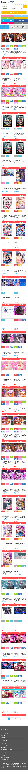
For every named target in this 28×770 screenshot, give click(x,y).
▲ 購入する (7, 58)
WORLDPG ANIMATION (6, 246)
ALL (5, 27)
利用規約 (3, 755)
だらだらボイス (4, 601)
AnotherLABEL (4, 82)
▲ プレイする (20, 58)
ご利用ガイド (4, 740)
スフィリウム (4, 410)
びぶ (2, 683)
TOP (2, 29)
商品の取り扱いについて (7, 759)
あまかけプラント (17, 683)
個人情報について (5, 753)
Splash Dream (4, 136)
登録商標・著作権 (5, 757)
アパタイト (4, 273)
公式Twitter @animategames (8, 733)
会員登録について (5, 747)
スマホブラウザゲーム (23, 27)
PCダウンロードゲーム (14, 27)
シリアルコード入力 (14, 12)
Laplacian (3, 300)
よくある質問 (4, 745)
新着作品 (14, 8)
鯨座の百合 (4, 109)
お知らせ (3, 735)
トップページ (4, 732)
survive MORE (16, 191)
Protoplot (16, 355)
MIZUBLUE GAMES (5, 191)
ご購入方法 (4, 743)
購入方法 (22, 8)
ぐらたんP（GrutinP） (18, 574)
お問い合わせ (4, 742)
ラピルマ (3, 54)
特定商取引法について (6, 752)
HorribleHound (4, 629)
